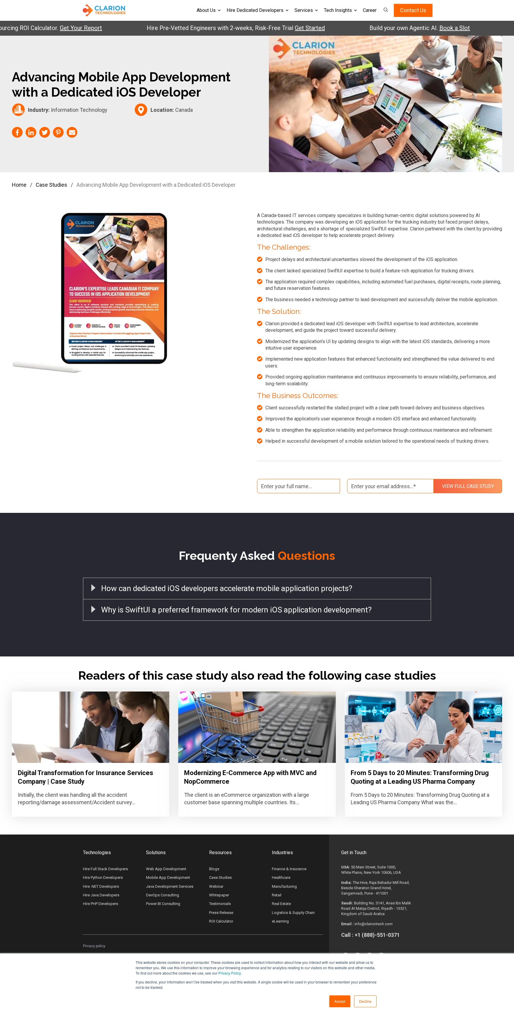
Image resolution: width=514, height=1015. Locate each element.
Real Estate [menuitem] (281, 903)
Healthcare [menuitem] (281, 877)
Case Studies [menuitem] (220, 877)
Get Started (280, 28)
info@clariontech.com (374, 924)
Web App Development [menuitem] (166, 869)
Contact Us (413, 10)
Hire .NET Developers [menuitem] (101, 886)
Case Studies (51, 185)
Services (303, 10)
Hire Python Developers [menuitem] (103, 877)
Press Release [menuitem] (221, 912)
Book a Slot (425, 28)
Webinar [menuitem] (216, 886)
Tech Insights (338, 10)
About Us (206, 10)
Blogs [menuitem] (214, 869)
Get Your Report (51, 28)
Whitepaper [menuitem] (219, 895)
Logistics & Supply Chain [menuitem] (293, 912)
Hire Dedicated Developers (255, 10)
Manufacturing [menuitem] (284, 886)
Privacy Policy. (230, 972)
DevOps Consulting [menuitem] (162, 895)
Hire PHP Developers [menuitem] (100, 903)
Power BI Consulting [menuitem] (163, 903)
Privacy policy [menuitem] (94, 946)
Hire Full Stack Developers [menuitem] (105, 869)
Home (19, 185)
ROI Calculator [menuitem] (221, 921)
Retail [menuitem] (276, 895)
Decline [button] (365, 1001)
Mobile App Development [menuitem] (168, 877)
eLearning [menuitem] (280, 921)
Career (370, 10)
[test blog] (90, 727)
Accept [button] (339, 1001)
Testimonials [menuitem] (220, 903)
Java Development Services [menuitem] (169, 886)
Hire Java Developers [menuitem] (101, 895)
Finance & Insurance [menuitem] (289, 869)
